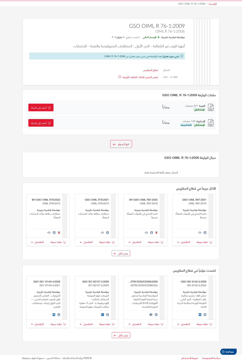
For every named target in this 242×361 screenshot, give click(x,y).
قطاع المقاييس (150, 70)
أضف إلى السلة (39, 107)
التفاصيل (185, 241)
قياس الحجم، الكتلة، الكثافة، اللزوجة (140, 77)
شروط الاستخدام (190, 358)
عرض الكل (122, 253)
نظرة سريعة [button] (203, 241)
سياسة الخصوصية (211, 358)
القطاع (166, 70)
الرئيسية (213, 3)
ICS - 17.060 (170, 77)
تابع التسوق (122, 144)
